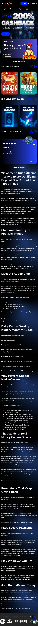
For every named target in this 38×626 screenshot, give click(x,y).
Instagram (34, 617)
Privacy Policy (27, 616)
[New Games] (9, 116)
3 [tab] (18, 66)
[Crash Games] (28, 116)
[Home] (5, 9)
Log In (24, 3)
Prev (31, 66)
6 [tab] (24, 66)
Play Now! (8, 54)
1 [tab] (13, 66)
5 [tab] (23, 66)
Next (35, 66)
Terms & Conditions (16, 616)
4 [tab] (21, 66)
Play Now (5, 34)
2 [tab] (15, 66)
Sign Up (33, 3)
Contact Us (34, 622)
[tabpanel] (19, 48)
